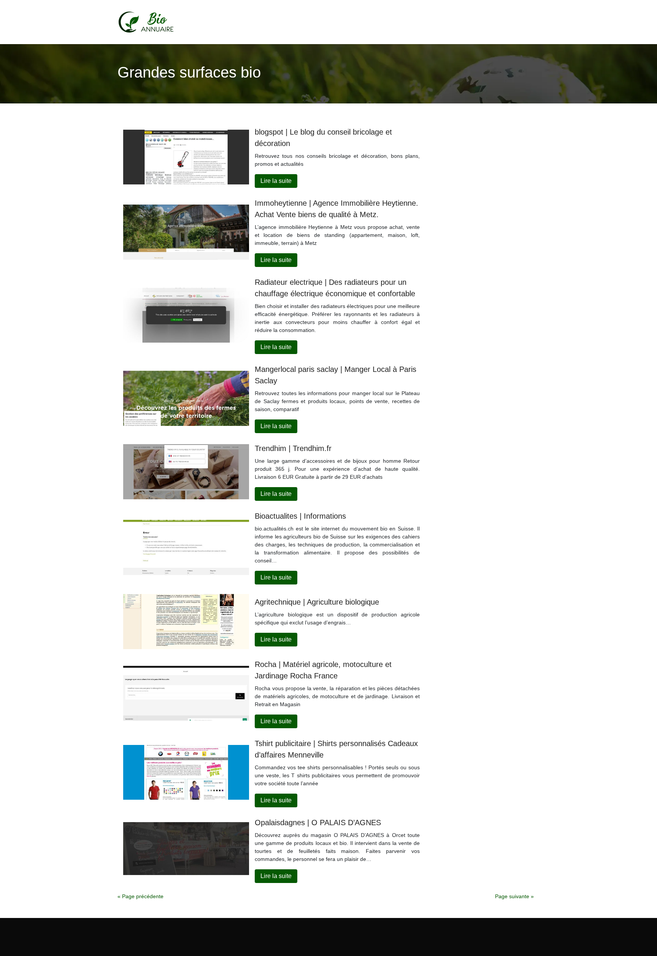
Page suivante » (514, 896)
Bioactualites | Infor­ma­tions (300, 516)
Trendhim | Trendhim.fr (293, 448)
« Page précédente (140, 896)
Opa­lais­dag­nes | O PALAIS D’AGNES (318, 822)
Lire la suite (276, 181)
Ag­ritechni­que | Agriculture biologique (317, 602)
